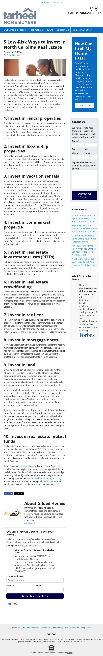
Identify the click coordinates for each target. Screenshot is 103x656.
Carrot (69, 652)
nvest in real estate (51, 481)
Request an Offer (82, 30)
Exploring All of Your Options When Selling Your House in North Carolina (84, 228)
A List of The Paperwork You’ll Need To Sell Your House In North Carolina (83, 262)
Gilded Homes (13, 55)
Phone (10, 585)
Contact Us (57, 2)
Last (86, 149)
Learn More (85, 105)
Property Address (15, 576)
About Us (45, 2)
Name (75, 141)
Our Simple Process (15, 29)
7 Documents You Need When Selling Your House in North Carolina (84, 238)
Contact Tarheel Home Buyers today (44, 478)
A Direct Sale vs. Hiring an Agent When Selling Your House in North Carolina (84, 218)
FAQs (50, 29)
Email (39, 585)
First (73, 149)
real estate (24, 466)
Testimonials (36, 29)
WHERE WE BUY (72, 627)
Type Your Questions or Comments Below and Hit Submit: (84, 165)
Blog (83, 627)
